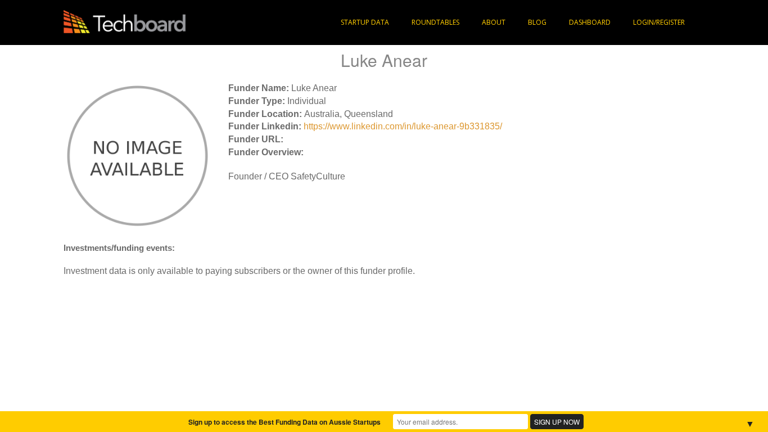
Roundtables (435, 22)
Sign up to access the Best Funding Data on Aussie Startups (284, 422)
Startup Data (365, 22)
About (493, 22)
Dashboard (590, 22)
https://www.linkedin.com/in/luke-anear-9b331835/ (403, 126)
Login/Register (659, 22)
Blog (537, 22)
